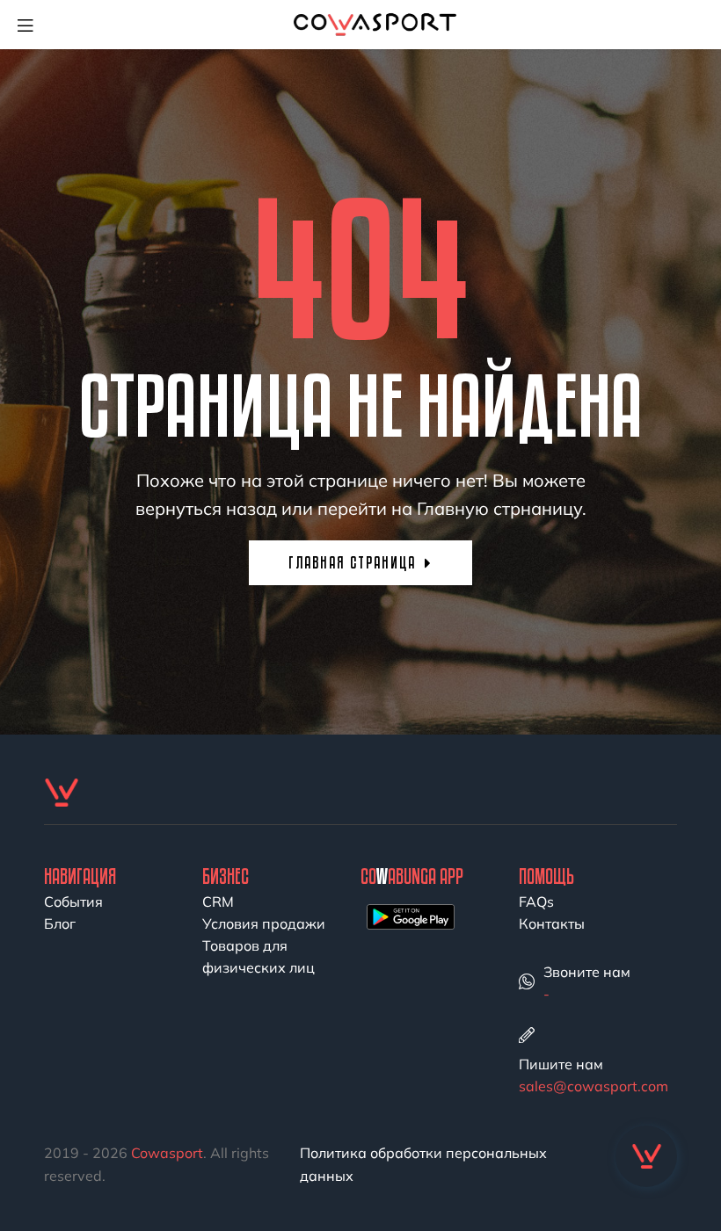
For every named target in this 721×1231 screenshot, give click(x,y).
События (73, 901)
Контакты (552, 923)
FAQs (536, 901)
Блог (60, 923)
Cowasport (167, 1153)
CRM (218, 901)
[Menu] (32, 24)
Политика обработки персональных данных (423, 1164)
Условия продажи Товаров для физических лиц (263, 945)
